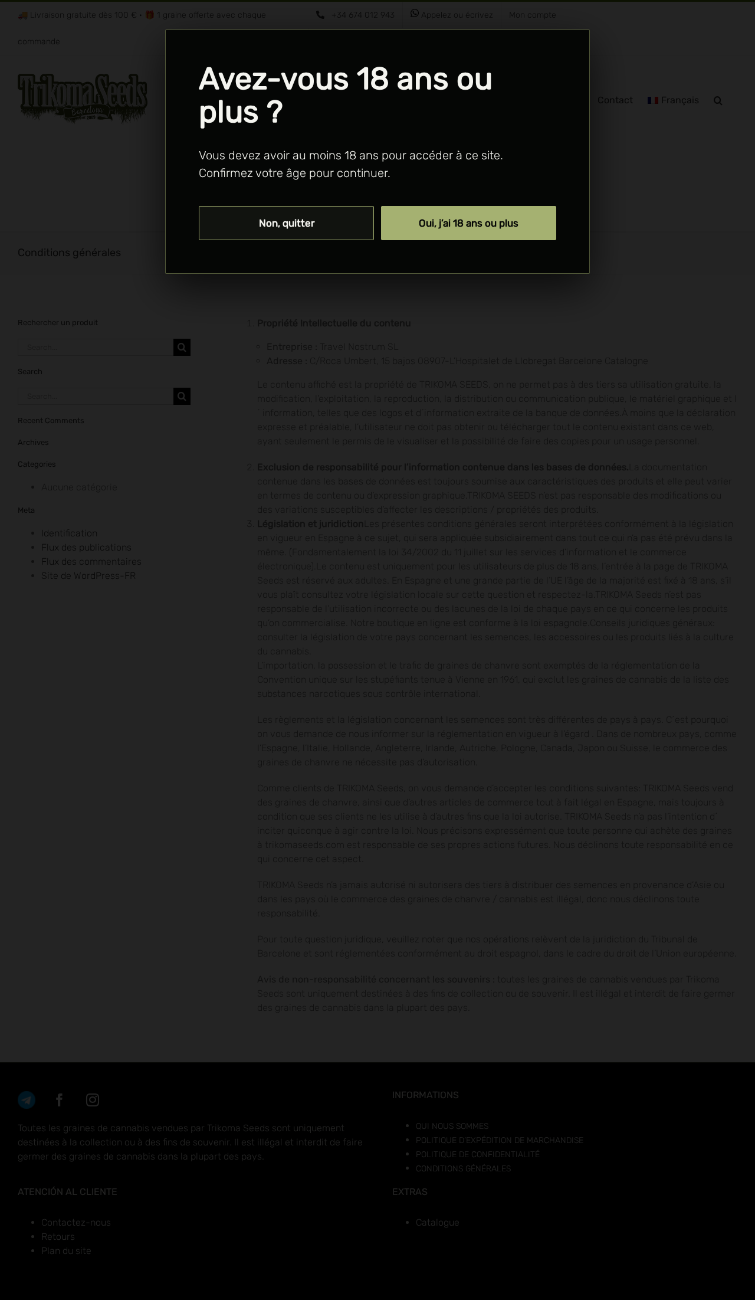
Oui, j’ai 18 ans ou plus (468, 223)
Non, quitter (286, 223)
